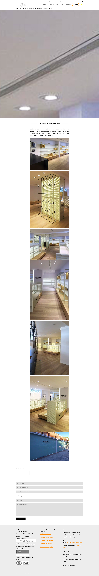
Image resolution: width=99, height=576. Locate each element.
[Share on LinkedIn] (63, 473)
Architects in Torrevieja (46, 540)
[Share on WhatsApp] (49, 473)
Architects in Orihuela (46, 543)
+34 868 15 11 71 (73, 1)
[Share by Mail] (76, 473)
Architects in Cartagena (46, 537)
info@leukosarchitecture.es (53, 1)
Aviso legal (32, 573)
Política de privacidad (45, 573)
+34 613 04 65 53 (65, 1)
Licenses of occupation (46, 547)
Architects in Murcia (45, 534)
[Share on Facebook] (22, 473)
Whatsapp (80, 1)
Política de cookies (38, 573)
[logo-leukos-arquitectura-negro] (21, 4)
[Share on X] (36, 473)
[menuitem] (45, 4)
